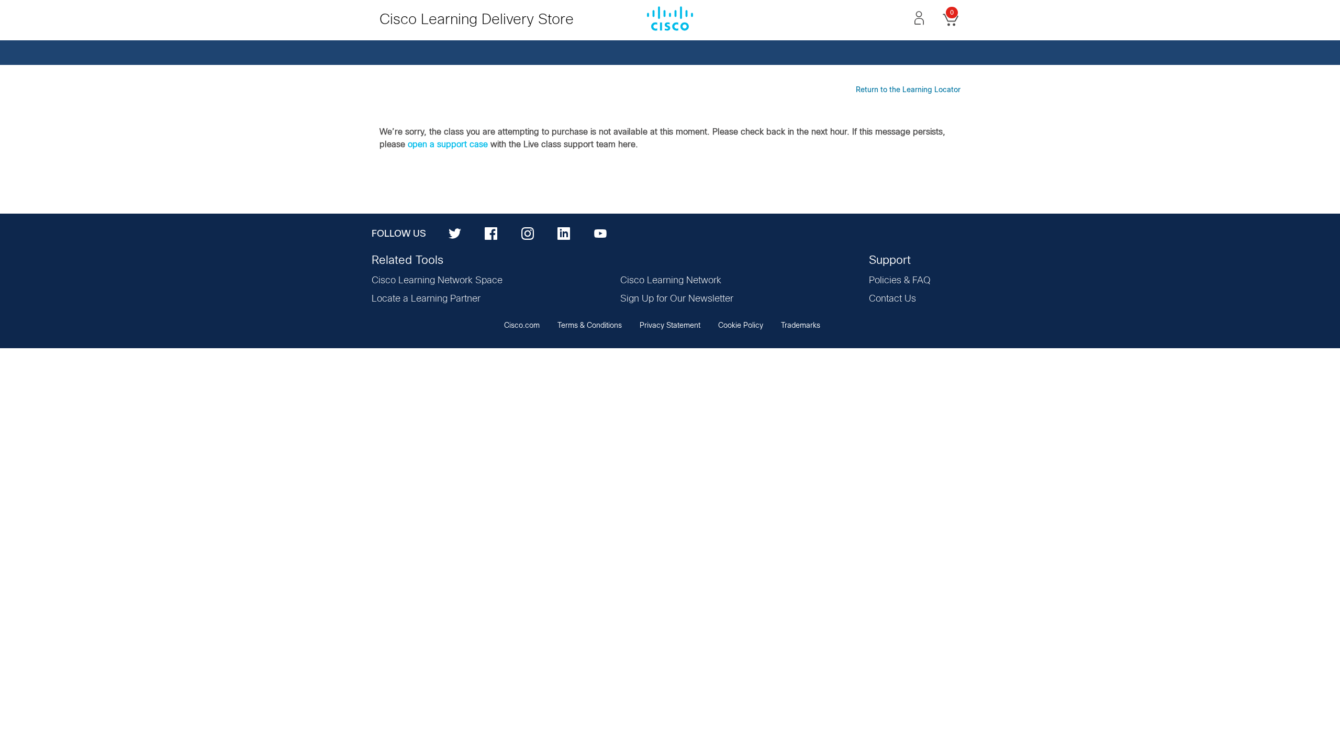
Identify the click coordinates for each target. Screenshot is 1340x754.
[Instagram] (527, 233)
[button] (919, 18)
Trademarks (800, 325)
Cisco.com (522, 325)
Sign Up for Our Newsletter (676, 299)
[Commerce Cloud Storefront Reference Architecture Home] (670, 18)
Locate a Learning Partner (426, 299)
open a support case (448, 144)
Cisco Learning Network (670, 280)
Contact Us (892, 299)
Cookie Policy (740, 325)
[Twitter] (455, 233)
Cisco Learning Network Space (437, 280)
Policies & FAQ (900, 280)
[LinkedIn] (564, 233)
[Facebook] (491, 233)
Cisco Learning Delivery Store (476, 20)
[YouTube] (600, 233)
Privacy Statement (670, 325)
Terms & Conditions (589, 325)
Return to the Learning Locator (908, 90)
